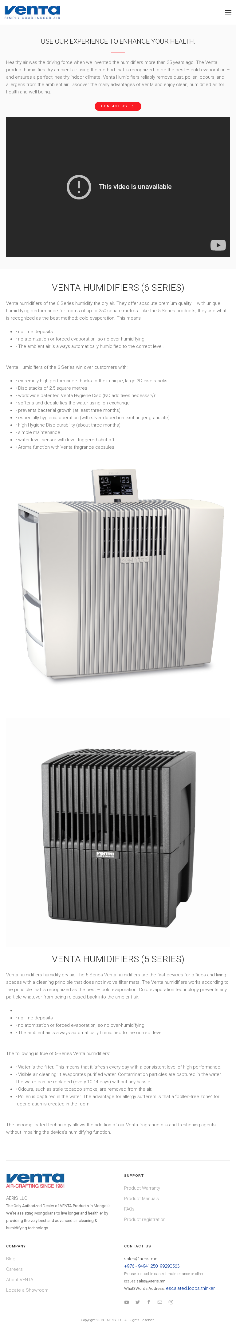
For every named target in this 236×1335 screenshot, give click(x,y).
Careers (14, 1269)
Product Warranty (142, 1188)
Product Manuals (141, 1198)
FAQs (129, 1209)
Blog (10, 1259)
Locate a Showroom (27, 1290)
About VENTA (19, 1279)
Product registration (145, 1219)
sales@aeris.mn (140, 1259)
